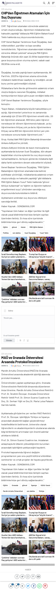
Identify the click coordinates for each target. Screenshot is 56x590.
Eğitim (5, 227)
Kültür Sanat (45, 485)
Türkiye (41, 491)
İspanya (34, 485)
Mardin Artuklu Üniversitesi (13, 491)
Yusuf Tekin (44, 233)
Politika (6, 233)
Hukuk (23, 227)
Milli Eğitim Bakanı (36, 227)
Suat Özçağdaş (30, 233)
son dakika (17, 233)
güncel (14, 227)
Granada (15, 485)
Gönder (9, 340)
